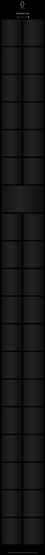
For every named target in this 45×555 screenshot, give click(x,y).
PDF (26, 17)
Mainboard (35, 552)
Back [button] (18, 17)
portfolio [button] (22, 17)
